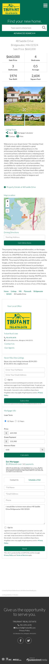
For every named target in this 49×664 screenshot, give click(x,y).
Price (6, 429)
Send (24, 548)
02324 (8, 294)
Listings (13, 291)
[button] (44, 28)
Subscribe (24, 400)
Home (6, 291)
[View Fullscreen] (7, 211)
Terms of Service (22, 555)
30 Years (10, 421)
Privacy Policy (8, 555)
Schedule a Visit (35, 480)
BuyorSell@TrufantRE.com (25, 628)
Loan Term (8, 415)
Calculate (24, 455)
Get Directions (24, 243)
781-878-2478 (11, 337)
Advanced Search (24, 33)
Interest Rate (9, 445)
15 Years (20, 421)
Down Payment (10, 437)
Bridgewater (38, 291)
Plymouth (27, 291)
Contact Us (9, 343)
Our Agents (9, 347)
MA (20, 291)
